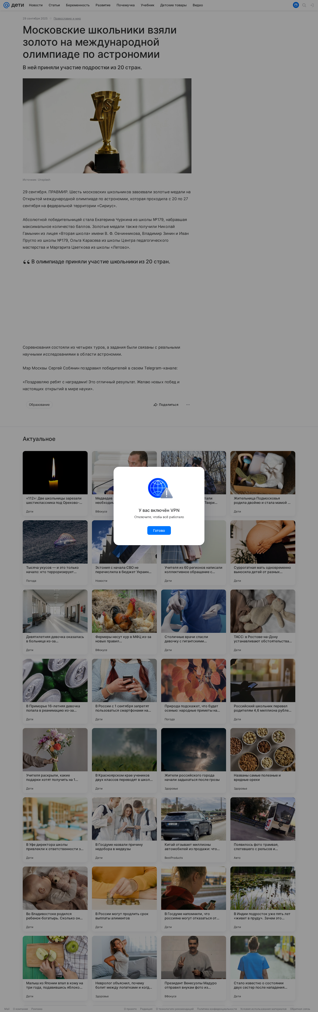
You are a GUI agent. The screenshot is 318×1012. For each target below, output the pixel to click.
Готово (159, 530)
